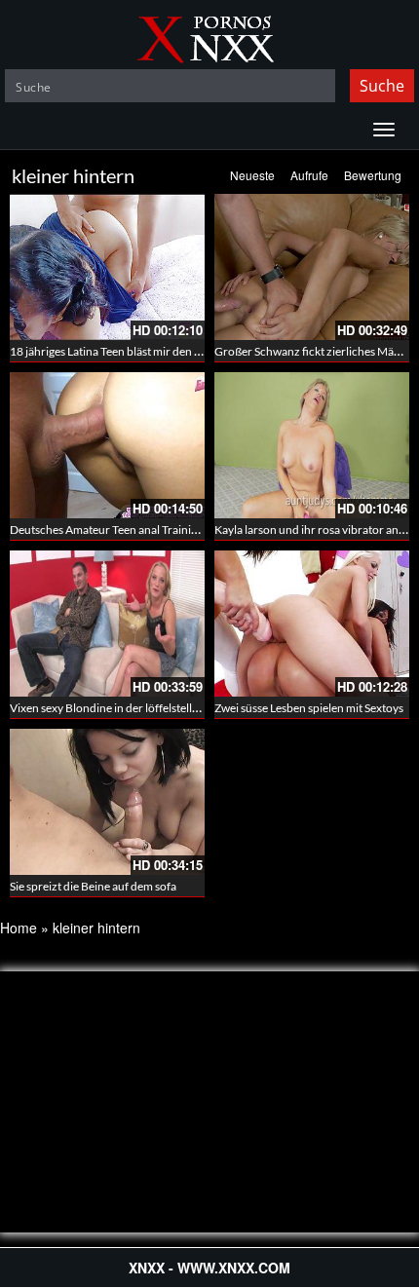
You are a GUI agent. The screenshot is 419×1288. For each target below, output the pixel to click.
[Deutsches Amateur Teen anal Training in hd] (107, 445)
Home (18, 927)
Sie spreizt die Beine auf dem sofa (93, 886)
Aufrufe (309, 175)
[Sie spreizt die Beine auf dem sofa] (107, 802)
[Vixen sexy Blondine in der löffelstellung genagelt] (107, 623)
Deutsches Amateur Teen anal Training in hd (120, 529)
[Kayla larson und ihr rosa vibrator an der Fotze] (311, 445)
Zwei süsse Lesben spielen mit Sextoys (308, 708)
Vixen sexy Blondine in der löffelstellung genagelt (133, 708)
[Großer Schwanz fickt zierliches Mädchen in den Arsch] (311, 267)
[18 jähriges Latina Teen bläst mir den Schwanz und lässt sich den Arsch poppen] (107, 267)
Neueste (252, 175)
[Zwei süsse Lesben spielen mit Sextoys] (311, 623)
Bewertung (372, 175)
